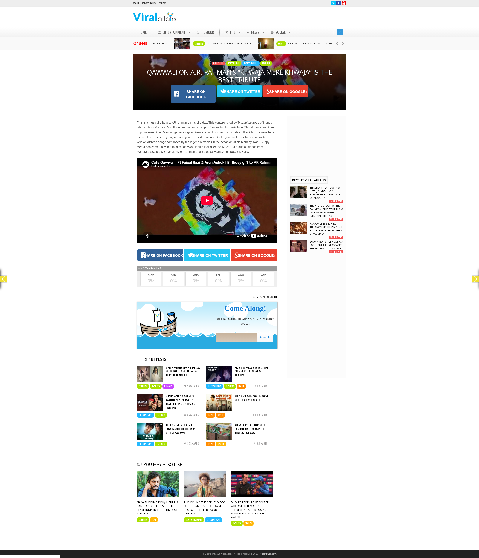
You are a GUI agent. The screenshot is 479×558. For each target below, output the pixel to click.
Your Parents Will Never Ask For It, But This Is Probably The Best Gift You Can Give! (326, 228)
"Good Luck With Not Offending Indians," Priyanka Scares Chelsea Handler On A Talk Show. (325, 248)
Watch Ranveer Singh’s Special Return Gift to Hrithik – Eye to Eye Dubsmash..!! (183, 371)
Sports (221, 443)
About (136, 3)
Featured (266, 63)
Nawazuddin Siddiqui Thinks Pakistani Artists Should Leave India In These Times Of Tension (157, 507)
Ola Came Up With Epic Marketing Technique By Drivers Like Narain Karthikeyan (209, 43)
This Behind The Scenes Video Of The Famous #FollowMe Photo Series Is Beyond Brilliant (204, 507)
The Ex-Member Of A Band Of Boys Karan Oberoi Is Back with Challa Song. (181, 428)
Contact (163, 3)
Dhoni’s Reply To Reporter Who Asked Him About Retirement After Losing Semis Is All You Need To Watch (250, 509)
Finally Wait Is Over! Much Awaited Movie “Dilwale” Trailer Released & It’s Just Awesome (181, 401)
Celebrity (176, 43)
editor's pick (234, 63)
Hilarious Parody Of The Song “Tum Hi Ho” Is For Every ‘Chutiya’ (251, 371)
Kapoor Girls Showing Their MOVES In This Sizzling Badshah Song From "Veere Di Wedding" (326, 212)
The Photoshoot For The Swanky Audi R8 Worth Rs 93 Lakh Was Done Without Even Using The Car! (326, 194)
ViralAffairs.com (268, 554)
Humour (168, 386)
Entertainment (251, 63)
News (154, 519)
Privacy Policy (149, 3)
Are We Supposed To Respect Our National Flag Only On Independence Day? (250, 428)
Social (220, 415)
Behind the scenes (194, 519)
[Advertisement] (278, 16)
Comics (259, 43)
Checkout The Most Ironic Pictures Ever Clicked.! (291, 43)
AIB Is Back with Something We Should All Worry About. (251, 398)
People (241, 386)
